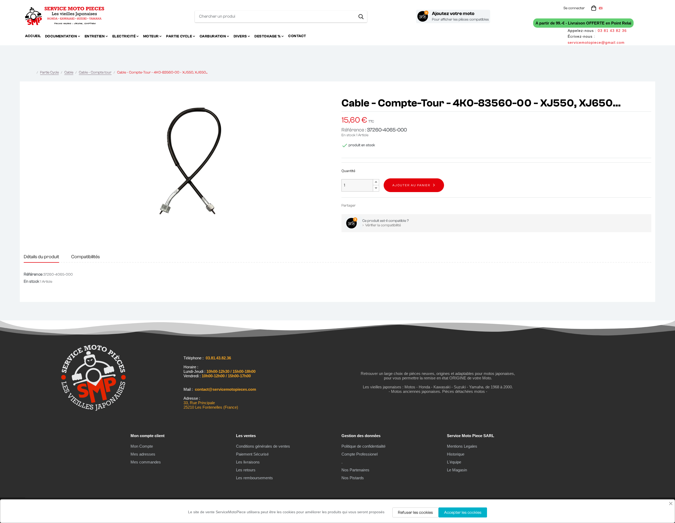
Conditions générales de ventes (263, 446)
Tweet (370, 205)
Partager (362, 205)
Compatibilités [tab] (85, 257)
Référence (33, 274)
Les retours (245, 470)
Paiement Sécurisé (252, 454)
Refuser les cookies (415, 512)
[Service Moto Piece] (93, 410)
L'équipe (454, 462)
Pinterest (377, 205)
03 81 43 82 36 (612, 30)
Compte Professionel (359, 454)
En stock (348, 135)
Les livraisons (248, 462)
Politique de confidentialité (363, 446)
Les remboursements (254, 478)
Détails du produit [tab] (41, 257)
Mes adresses (143, 454)
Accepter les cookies (462, 512)
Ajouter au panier (411, 185)
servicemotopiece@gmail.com (596, 42)
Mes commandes (146, 462)
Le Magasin (457, 470)
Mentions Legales (462, 446)
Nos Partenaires (355, 470)
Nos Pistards (352, 478)
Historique (455, 454)
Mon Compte (142, 446)
